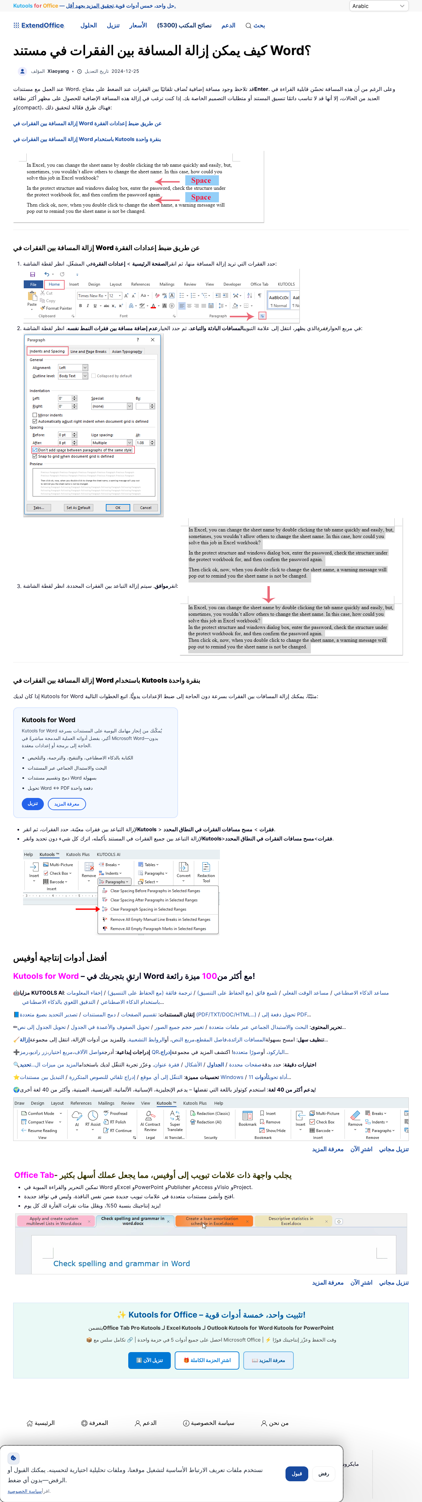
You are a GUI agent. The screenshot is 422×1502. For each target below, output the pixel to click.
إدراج (166, 1052)
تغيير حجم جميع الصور (179, 1027)
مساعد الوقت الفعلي (306, 992)
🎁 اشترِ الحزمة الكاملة (207, 1360)
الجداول (215, 1064)
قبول (297, 1473)
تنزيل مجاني (394, 1149)
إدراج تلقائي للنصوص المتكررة (102, 1077)
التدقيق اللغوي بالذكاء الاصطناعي (58, 1002)
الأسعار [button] (138, 25)
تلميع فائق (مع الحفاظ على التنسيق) (237, 992)
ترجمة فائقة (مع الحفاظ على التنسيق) (149, 992)
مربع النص (183, 1039)
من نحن (279, 1422)
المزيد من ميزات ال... (49, 1064)
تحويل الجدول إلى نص (41, 1027)
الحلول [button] (88, 25)
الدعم (228, 25)
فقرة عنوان (166, 1064)
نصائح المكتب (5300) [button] (184, 25)
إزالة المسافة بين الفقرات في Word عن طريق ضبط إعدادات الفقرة (87, 123)
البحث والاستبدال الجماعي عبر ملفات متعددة (258, 1027)
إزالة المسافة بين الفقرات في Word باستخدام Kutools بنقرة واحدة (87, 139)
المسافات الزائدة (246, 1039)
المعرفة (98, 1422)
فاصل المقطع (211, 1039)
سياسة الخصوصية (212, 1422)
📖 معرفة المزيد (268, 1360)
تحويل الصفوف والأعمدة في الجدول (110, 1027)
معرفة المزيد (66, 804)
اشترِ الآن (361, 1149)
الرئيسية (45, 1422)
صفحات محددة (245, 1064)
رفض (323, 1473)
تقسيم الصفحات (139, 1014)
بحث (259, 25)
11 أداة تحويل (268, 1077)
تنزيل (113, 25)
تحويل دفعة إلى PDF (284, 1014)
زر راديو (38, 1052)
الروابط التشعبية (147, 1039)
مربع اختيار (61, 1052)
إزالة (25, 1039)
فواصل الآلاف (89, 1052)
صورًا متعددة (247, 1052)
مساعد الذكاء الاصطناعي (361, 992)
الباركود (276, 1052)
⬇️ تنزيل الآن (149, 1360)
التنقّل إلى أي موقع (161, 1077)
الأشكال (193, 1064)
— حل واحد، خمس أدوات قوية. (94, 5)
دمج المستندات (99, 1014)
